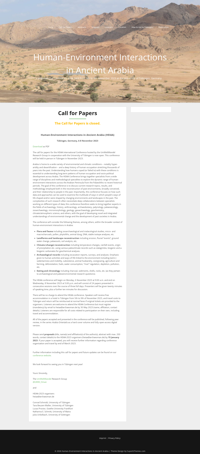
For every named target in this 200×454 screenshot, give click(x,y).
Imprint (102, 438)
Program (95, 27)
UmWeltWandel (44, 378)
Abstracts (82, 27)
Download (37, 146)
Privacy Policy (114, 438)
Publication (164, 27)
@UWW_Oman (40, 382)
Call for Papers (65, 27)
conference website (42, 355)
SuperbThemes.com (136, 451)
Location (122, 27)
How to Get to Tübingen (142, 27)
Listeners (109, 27)
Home (50, 27)
